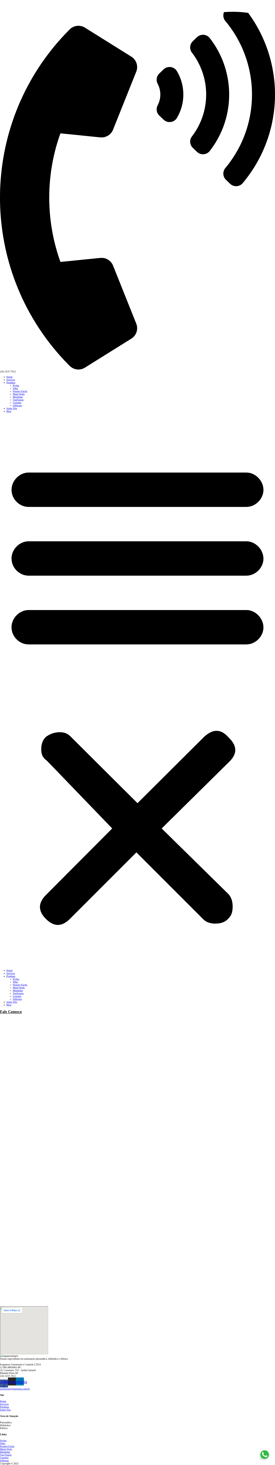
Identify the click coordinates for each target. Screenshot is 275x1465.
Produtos (10, 382)
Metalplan (18, 397)
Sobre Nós (11, 408)
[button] (137, 691)
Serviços (10, 379)
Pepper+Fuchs (20, 391)
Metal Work (19, 394)
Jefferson (17, 405)
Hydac (16, 385)
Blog (8, 411)
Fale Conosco (11, 1012)
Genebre (17, 402)
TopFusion (18, 399)
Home (9, 377)
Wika (15, 388)
